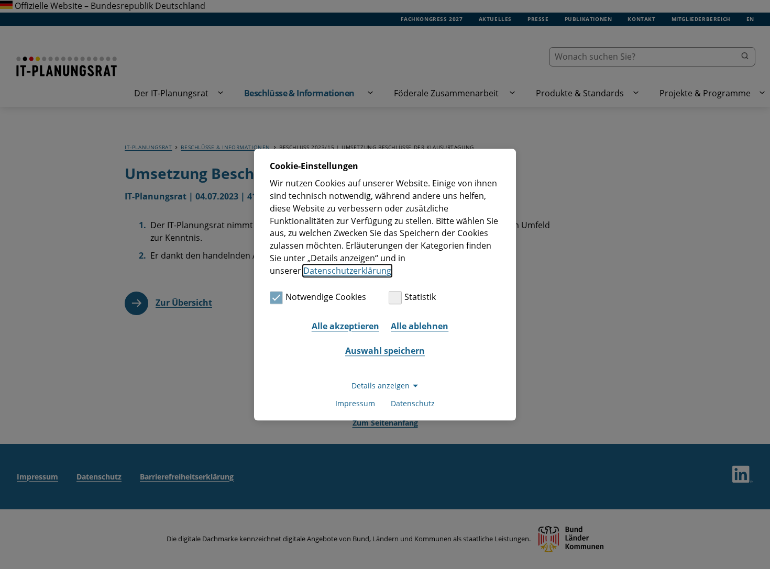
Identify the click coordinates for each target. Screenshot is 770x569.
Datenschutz (413, 403)
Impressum (355, 403)
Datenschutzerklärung (347, 270)
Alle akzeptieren (345, 326)
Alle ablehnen (419, 326)
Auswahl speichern (385, 351)
